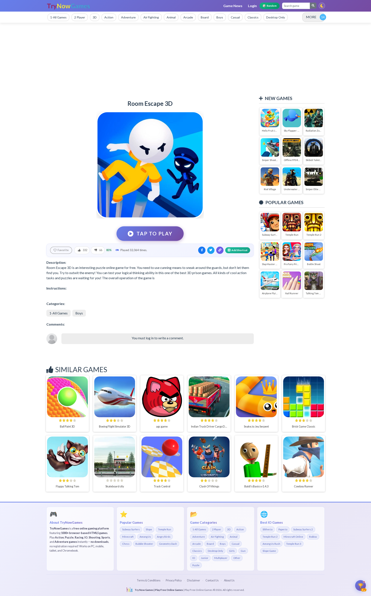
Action (240, 529)
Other (236, 558)
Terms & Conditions (148, 580)
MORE (311, 17)
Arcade (196, 543)
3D (228, 529)
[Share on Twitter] (210, 250)
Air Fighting (217, 536)
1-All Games (58, 313)
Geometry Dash (168, 543)
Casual (235, 543)
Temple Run (164, 529)
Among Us (145, 536)
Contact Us (212, 580)
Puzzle (195, 565)
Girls (232, 550)
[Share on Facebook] (201, 250)
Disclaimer (193, 580)
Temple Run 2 (270, 536)
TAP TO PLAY (154, 234)
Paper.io (282, 529)
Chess (125, 543)
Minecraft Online (293, 536)
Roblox (313, 536)
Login (252, 6)
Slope (149, 529)
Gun (243, 550)
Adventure (198, 536)
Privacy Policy (174, 580)
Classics (197, 550)
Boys (79, 313)
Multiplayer (220, 558)
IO (193, 558)
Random (270, 5)
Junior (204, 558)
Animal (233, 536)
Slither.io (267, 529)
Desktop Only (215, 550)
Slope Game (269, 550)
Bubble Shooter (144, 543)
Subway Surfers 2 (303, 529)
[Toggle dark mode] (322, 6)
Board (210, 543)
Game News (232, 6)
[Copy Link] (220, 250)
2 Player (216, 529)
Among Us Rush (271, 543)
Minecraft (128, 536)
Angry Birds (163, 536)
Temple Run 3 (293, 543)
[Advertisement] (185, 59)
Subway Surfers (131, 529)
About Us (229, 580)
